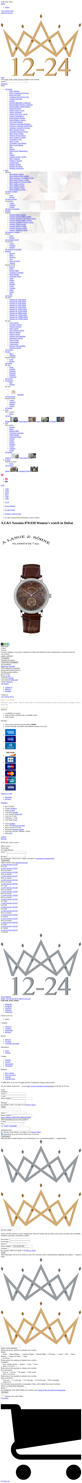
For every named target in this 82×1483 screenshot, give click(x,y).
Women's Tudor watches (17, 224)
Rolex (11, 269)
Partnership (9, 1030)
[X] (2, 644)
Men (10, 147)
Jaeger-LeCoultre (15, 1356)
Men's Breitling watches (17, 190)
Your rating (4, 848)
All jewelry (9, 379)
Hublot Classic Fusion (16, 110)
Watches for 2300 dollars (17, 301)
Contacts (8, 1028)
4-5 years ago (28, 1380)
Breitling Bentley (15, 164)
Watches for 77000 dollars (18, 315)
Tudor (11, 278)
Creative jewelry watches (17, 157)
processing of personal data (45, 858)
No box (13, 1372)
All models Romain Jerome (18, 132)
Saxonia (11, 678)
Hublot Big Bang (15, 108)
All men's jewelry (11, 199)
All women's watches (12, 232)
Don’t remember (53, 1380)
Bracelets (12, 373)
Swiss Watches (10, 506)
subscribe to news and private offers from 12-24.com (21, 1134)
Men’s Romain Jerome (17, 130)
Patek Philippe (14, 274)
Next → (9, 1358)
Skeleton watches (15, 348)
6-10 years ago (40, 1380)
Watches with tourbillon (17, 346)
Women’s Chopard (15, 161)
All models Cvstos (15, 139)
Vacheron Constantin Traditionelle (20, 126)
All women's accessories (13, 249)
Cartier (11, 203)
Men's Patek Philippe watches (19, 180)
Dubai (7, 7)
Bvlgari (11, 197)
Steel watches (14, 328)
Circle (15, 820)
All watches (9, 350)
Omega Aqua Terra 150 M (18, 114)
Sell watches (23, 458)
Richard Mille (14, 271)
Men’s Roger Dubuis (16, 134)
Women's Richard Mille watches (20, 217)
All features (5, 684)
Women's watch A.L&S (13, 514)
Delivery (8, 689)
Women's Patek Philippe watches (20, 220)
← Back (4, 1366)
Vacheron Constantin (16, 273)
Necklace (12, 371)
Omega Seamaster (15, 112)
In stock (12, 101)
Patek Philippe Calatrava (17, 120)
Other (25, 1356)
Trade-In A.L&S (6, 793)
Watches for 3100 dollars (17, 303)
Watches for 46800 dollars (18, 313)
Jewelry (7, 352)
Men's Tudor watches (16, 184)
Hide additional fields (23, 1117)
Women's (12, 257)
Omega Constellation (16, 116)
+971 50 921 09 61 (7, 11)
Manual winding (14, 332)
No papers (21, 1372)
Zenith (11, 292)
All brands (8, 89)
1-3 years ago (16, 1380)
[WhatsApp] (5, 644)
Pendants (12, 375)
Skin (10, 833)
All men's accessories (12, 209)
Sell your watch (14, 261)
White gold (14, 680)
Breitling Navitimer (15, 166)
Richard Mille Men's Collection (20, 103)
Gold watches (14, 323)
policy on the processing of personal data (40, 1086)
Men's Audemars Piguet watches (20, 182)
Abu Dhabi (13, 1126)
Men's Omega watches (17, 188)
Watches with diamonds (17, 336)
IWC (11, 294)
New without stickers (10, 1364)
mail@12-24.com (7, 13)
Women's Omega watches (18, 228)
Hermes (12, 247)
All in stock (9, 465)
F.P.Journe (52, 421)
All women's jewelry (12, 240)
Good (29, 1364)
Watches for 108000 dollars (18, 317)
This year (6, 1380)
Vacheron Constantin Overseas (19, 128)
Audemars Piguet (15, 276)
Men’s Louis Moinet (16, 145)
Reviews (8, 799)
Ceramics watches (15, 325)
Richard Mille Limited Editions (19, 107)
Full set (5, 1372)
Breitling (12, 284)
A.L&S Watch (10, 510)
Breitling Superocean (16, 168)
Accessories (9, 381)
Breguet (12, 267)
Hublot (11, 280)
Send (3, 1107)
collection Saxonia (21, 863)
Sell (6, 423)
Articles (3, 837)
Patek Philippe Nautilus (17, 118)
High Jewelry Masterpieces (18, 151)
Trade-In (8, 458)
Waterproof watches (16, 338)
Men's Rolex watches (16, 174)
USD (2, 485)
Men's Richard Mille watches (19, 176)
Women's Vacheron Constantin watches (22, 218)
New (11, 259)
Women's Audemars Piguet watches (21, 222)
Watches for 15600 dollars (18, 309)
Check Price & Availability (10, 662)
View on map (4, 707)
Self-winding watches (16, 330)
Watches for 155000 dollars (18, 319)
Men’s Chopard (14, 159)
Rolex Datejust (14, 91)
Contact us (8, 687)
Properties (8, 797)
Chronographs (14, 342)
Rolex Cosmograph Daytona (19, 93)
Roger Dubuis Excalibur (17, 137)
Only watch (32, 1372)
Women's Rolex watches (17, 215)
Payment (8, 691)
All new (8, 416)
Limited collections (15, 99)
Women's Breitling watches (18, 230)
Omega (11, 207)
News (7, 1051)
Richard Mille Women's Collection (21, 105)
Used (35, 1364)
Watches (8, 251)
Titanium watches (15, 327)
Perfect (22, 1364)
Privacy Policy (31, 1105)
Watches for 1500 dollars (17, 300)
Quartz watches (14, 334)
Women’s (9, 682)
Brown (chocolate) (18, 825)
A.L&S (7, 676)
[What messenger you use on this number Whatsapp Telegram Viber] (15, 1119)
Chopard (12, 205)
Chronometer (13, 344)
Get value (5, 1392)
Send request (6, 1136)
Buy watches (9, 1073)
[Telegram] (8, 644)
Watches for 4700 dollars (17, 305)
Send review (5, 860)
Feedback (4, 84)
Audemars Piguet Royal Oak (19, 97)
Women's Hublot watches (18, 226)
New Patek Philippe (16, 122)
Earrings (12, 369)
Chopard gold (14, 163)
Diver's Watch (14, 340)
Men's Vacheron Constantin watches (21, 178)
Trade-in (12, 263)
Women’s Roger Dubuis (17, 135)
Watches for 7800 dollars (17, 307)
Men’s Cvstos (14, 141)
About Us (8, 1026)
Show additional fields (8, 1117)
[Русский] (6, 482)
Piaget (11, 290)
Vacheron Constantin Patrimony (20, 124)
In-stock (12, 253)
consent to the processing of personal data (51, 1390)
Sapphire (12, 823)
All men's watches (11, 191)
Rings (11, 367)
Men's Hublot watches (16, 186)
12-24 (7, 502)
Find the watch (10, 1079)
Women (12, 149)
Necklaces (12, 377)
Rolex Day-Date (14, 95)
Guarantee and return (12, 1043)
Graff (11, 195)
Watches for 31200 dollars (18, 311)
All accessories (10, 396)
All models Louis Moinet (17, 143)
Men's (11, 255)
